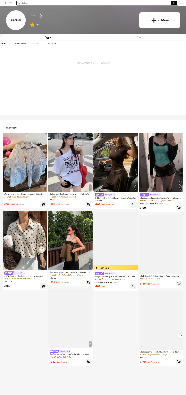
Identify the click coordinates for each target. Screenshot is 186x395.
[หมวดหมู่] (10, 3)
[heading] (81, 16)
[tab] (47, 37)
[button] (5, 3)
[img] (115, 267)
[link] (16, 20)
